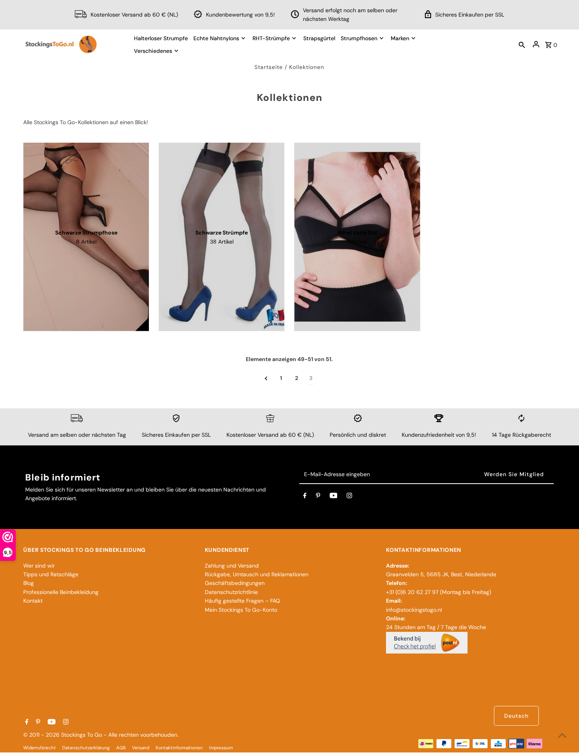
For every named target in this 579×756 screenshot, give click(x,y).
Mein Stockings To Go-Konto (241, 609)
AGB (121, 748)
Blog (28, 583)
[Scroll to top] (562, 735)
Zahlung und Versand (232, 565)
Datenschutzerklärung (86, 748)
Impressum (221, 748)
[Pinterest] (318, 497)
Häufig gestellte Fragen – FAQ (242, 600)
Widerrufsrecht (39, 748)
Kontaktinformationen (179, 748)
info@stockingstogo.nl (414, 609)
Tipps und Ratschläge (50, 574)
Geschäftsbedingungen (235, 583)
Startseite (268, 67)
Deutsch (516, 715)
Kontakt (33, 600)
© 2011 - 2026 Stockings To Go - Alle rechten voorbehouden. (100, 734)
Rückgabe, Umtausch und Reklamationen (256, 574)
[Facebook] (304, 497)
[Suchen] (522, 44)
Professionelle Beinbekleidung (60, 592)
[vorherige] (266, 378)
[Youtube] (334, 497)
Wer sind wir (39, 565)
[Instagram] (349, 497)
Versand (140, 748)
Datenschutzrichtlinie (231, 592)
